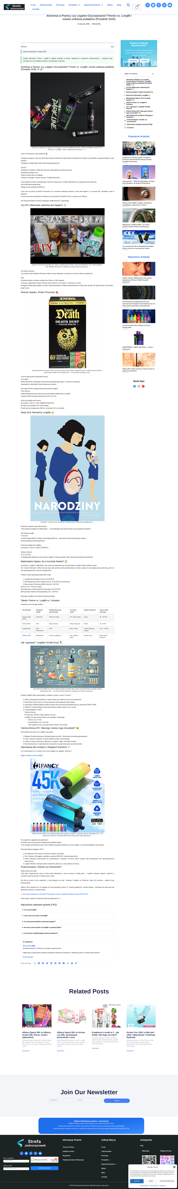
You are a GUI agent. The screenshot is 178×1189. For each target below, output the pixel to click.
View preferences (167, 1181)
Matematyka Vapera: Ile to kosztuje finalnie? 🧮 (138, 99)
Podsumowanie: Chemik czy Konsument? (137, 120)
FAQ (141, 1146)
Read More (26, 1050)
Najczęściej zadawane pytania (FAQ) (139, 124)
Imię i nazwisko (8, 1158)
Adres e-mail (7, 1166)
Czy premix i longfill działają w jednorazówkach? (41, 933)
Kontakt (35, 9)
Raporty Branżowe (92, 5)
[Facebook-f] (158, 5)
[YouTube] (143, 386)
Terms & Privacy (144, 1185)
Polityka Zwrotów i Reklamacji (73, 1160)
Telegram (144, 60)
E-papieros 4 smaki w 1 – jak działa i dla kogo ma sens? (105, 1033)
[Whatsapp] (147, 5)
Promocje (60, 5)
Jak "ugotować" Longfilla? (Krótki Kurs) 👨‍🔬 (138, 107)
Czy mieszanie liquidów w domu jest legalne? (40, 921)
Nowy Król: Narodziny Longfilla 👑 (138, 95)
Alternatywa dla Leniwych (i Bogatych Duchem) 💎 (139, 116)
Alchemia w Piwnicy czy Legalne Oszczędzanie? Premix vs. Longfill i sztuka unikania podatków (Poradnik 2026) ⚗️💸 (139, 82)
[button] (174, 1167)
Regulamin (66, 1155)
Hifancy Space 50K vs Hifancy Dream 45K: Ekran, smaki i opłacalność (36, 1034)
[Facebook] (134, 386)
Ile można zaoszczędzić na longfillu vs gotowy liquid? (42, 927)
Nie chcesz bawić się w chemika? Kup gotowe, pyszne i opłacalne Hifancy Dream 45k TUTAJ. (55, 894)
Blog (119, 5)
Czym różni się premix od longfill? (36, 915)
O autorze (130, 127)
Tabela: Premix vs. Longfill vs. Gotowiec (136, 103)
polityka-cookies (68, 1151)
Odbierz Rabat (44, 1168)
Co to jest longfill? (30, 910)
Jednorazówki (46, 5)
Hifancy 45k (26, 635)
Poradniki (73, 5)
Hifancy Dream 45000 (35, 755)
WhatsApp (133, 60)
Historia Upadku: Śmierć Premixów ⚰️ (139, 92)
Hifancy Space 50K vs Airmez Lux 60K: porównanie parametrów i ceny (71, 1034)
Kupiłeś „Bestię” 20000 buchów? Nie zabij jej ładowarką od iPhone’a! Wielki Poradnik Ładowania (137, 280)
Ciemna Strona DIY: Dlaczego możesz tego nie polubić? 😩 (139, 112)
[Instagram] (164, 5)
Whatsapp (145, 1151)
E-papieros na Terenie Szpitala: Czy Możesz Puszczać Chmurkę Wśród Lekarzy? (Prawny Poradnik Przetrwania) (137, 159)
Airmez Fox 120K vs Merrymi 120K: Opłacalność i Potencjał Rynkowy (141, 1034)
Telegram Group (165, 1151)
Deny (151, 1181)
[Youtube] (170, 5)
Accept (137, 1181)
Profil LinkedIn (28, 957)
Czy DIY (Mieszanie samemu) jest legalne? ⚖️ (137, 88)
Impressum (162, 1185)
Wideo (110, 5)
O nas (33, 5)
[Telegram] (153, 5)
